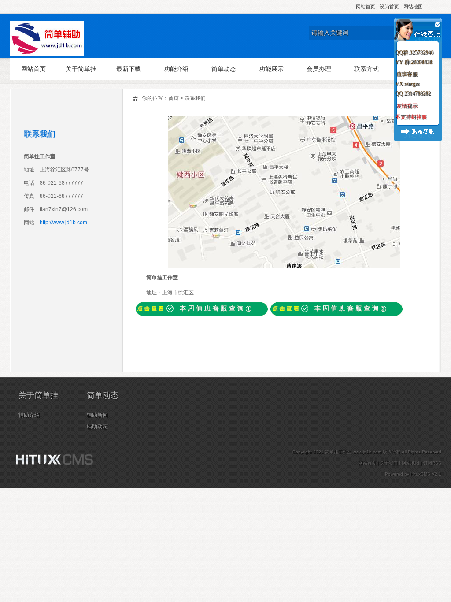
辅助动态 (97, 427)
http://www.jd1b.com (63, 222)
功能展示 (271, 68)
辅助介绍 (29, 415)
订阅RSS (432, 463)
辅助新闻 (97, 415)
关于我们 (389, 463)
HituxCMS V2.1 (425, 474)
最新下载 (128, 68)
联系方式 (366, 68)
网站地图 (413, 6)
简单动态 (223, 68)
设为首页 (389, 6)
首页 (173, 98)
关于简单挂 (81, 68)
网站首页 (365, 6)
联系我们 (195, 98)
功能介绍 (176, 68)
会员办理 (319, 68)
